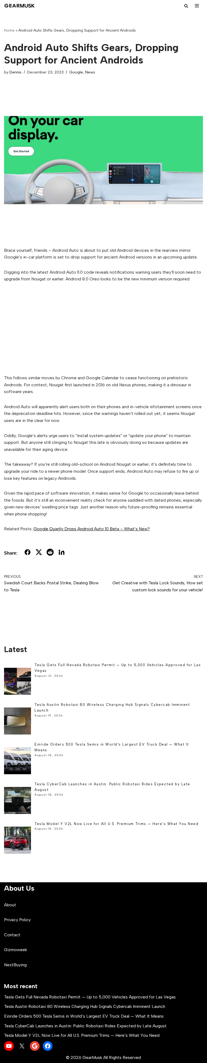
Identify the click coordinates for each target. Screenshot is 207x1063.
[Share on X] (38, 553)
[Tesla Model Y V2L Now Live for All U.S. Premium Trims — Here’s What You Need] (17, 841)
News (90, 72)
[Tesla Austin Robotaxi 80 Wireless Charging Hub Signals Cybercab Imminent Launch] (17, 721)
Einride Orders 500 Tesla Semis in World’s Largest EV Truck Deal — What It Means (84, 1016)
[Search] (186, 6)
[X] (22, 1046)
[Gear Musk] (20, 6)
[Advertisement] (103, 328)
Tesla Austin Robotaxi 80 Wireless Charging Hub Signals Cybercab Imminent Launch (84, 1006)
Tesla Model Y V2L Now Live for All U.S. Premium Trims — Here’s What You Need (116, 824)
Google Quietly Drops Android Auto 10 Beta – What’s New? (91, 528)
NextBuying (15, 964)
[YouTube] (9, 1046)
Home (9, 30)
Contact (12, 934)
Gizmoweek (15, 949)
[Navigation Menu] (197, 5)
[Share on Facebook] (27, 553)
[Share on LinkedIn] (61, 553)
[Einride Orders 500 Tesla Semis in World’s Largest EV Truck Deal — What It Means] (17, 761)
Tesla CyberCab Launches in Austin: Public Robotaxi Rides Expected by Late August (85, 1025)
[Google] (35, 1046)
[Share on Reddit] (50, 553)
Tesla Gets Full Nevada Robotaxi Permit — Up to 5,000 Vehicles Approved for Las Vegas (90, 997)
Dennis (15, 72)
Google (76, 72)
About (10, 904)
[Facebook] (48, 1046)
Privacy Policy (17, 919)
